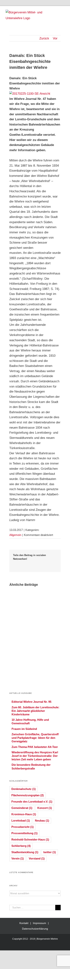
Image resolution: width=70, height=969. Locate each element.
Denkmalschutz (23, 788)
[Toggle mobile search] (56, 12)
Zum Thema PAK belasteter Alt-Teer (35, 746)
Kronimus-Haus (23, 814)
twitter (49, 852)
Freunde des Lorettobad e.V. (31, 801)
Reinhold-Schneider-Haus (30, 839)
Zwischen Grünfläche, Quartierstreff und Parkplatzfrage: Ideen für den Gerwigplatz (35, 738)
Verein (17, 858)
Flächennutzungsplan (27, 795)
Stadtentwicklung (24, 852)
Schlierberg (21, 845)
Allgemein (15, 534)
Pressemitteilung (24, 833)
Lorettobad (20, 820)
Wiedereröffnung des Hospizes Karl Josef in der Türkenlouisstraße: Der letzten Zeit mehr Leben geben (35, 756)
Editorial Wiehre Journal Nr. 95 (31, 701)
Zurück (44, 38)
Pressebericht (22, 826)
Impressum (39, 923)
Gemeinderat (21, 807)
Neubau (42, 820)
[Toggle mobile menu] (62, 12)
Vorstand (37, 858)
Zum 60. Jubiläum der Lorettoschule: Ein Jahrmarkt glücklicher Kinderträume (35, 711)
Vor (55, 38)
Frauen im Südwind (24, 728)
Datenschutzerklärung (35, 928)
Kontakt (23, 923)
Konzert (44, 807)
